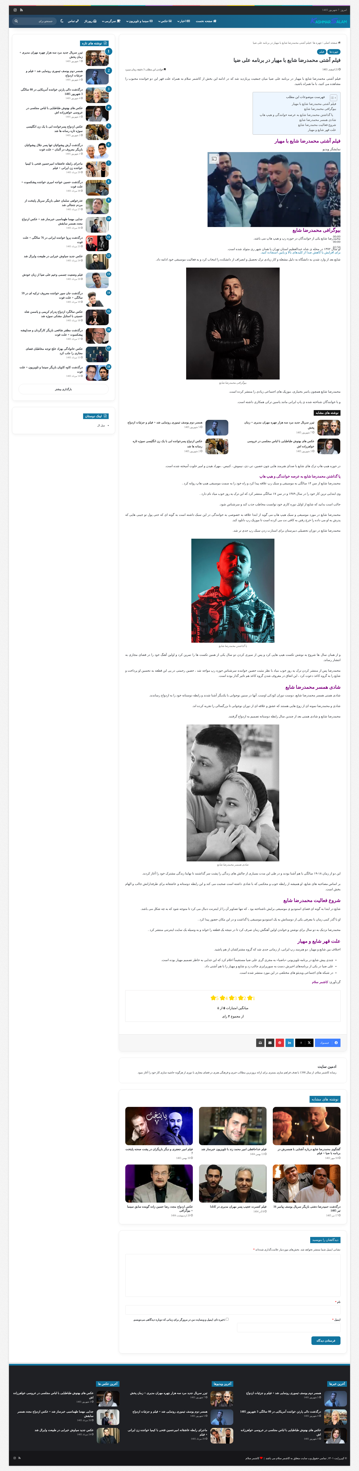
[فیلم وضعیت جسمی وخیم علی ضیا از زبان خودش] (97, 280)
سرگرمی (111, 21)
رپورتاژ (88, 21)
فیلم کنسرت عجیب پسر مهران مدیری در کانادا (238, 1206)
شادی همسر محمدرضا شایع (317, 120)
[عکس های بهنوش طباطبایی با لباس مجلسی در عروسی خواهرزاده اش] (328, 446)
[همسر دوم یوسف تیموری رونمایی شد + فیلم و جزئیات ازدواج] (216, 427)
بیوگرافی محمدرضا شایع (320, 108)
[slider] (337, 241)
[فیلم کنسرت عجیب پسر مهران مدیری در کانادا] (233, 1184)
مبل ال (101, 425)
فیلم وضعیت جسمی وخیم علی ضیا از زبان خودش (52, 274)
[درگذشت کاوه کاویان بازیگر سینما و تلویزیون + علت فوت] (97, 373)
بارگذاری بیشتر (63, 389)
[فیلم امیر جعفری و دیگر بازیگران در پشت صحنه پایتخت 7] (159, 1126)
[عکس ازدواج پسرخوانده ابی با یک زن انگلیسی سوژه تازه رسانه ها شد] (216, 446)
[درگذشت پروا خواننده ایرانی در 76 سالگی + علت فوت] (97, 243)
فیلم (321, 51)
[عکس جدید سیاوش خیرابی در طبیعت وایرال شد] (97, 262)
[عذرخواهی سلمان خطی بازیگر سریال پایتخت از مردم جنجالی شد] (97, 206)
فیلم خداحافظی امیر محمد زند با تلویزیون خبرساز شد (234, 1149)
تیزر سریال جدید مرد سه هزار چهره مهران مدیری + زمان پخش (168, 1393)
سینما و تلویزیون (139, 21)
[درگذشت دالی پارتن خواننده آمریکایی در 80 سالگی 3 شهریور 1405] (97, 95)
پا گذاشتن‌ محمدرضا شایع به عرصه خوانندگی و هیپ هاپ (296, 115)
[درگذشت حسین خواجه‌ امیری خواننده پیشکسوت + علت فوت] (97, 188)
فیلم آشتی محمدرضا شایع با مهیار (314, 103)
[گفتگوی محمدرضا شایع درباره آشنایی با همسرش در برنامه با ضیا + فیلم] (306, 1126)
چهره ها (317, 42)
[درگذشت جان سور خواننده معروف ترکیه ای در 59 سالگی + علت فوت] (97, 299)
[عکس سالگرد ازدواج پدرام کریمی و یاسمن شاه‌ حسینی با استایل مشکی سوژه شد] (97, 317)
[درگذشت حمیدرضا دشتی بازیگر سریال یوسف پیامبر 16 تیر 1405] (306, 1184)
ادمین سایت (327, 1066)
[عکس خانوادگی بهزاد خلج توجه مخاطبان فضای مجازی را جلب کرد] (97, 354)
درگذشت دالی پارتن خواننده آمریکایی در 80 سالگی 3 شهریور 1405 (280, 1411)
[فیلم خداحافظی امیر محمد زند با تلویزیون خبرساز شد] (233, 1126)
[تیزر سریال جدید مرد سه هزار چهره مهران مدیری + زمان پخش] (328, 427)
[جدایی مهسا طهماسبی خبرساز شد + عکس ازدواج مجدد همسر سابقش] (97, 225)
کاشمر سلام (252, 1458)
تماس (72, 21)
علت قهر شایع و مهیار (322, 129)
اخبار (183, 21)
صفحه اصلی (331, 42)
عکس (165, 21)
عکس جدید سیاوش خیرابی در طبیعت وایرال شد (53, 256)
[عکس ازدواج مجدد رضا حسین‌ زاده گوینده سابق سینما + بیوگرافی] (159, 1184)
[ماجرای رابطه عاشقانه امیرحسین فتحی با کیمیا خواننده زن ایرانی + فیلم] (97, 169)
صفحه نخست (204, 21)
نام (338, 1302)
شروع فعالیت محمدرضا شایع (317, 125)
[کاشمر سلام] (328, 21)
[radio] (214, 998)
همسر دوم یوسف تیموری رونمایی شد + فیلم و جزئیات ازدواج (165, 422)
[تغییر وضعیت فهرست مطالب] (331, 97)
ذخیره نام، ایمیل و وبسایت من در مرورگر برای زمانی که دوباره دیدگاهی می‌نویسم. (179, 1319)
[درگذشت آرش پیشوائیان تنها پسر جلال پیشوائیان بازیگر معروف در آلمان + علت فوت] (97, 151)
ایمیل (336, 1319)
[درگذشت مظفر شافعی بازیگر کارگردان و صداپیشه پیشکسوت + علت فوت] (97, 336)
